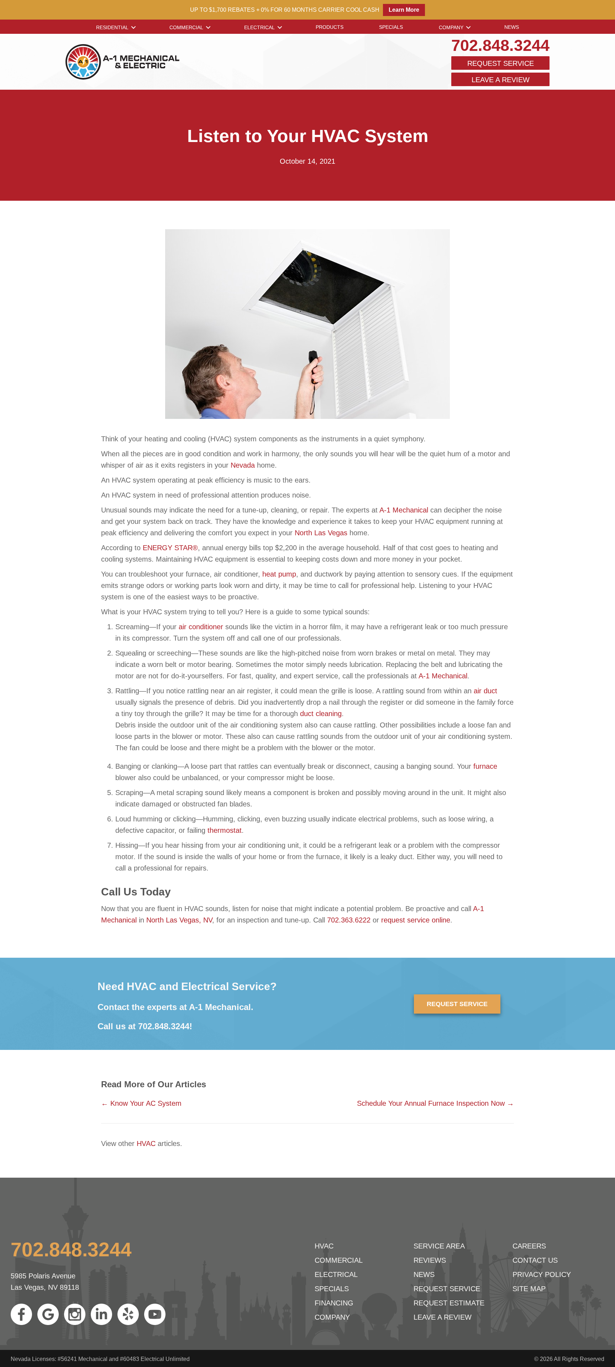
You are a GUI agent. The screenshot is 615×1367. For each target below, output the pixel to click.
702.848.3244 (500, 45)
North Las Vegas (321, 533)
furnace (485, 766)
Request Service (500, 63)
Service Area (439, 1246)
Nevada (243, 465)
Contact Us (535, 1260)
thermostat (224, 830)
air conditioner (201, 627)
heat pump (279, 574)
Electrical (259, 27)
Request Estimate (449, 1303)
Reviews (430, 1260)
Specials (391, 27)
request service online (415, 920)
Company (451, 27)
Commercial (186, 27)
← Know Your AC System (141, 1103)
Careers (529, 1246)
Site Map (529, 1289)
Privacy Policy (541, 1274)
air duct (485, 691)
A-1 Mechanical (403, 510)
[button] (133, 27)
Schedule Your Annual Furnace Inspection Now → (435, 1103)
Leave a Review (501, 80)
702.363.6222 (348, 920)
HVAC (146, 1143)
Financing (334, 1303)
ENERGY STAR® (170, 548)
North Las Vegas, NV (179, 920)
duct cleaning (321, 713)
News (511, 27)
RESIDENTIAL (112, 27)
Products (329, 27)
